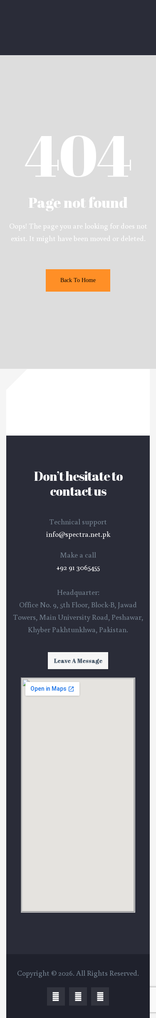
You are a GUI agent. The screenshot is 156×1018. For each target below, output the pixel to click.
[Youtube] (100, 996)
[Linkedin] (78, 996)
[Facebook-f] (56, 996)
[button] (78, 660)
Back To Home (78, 280)
